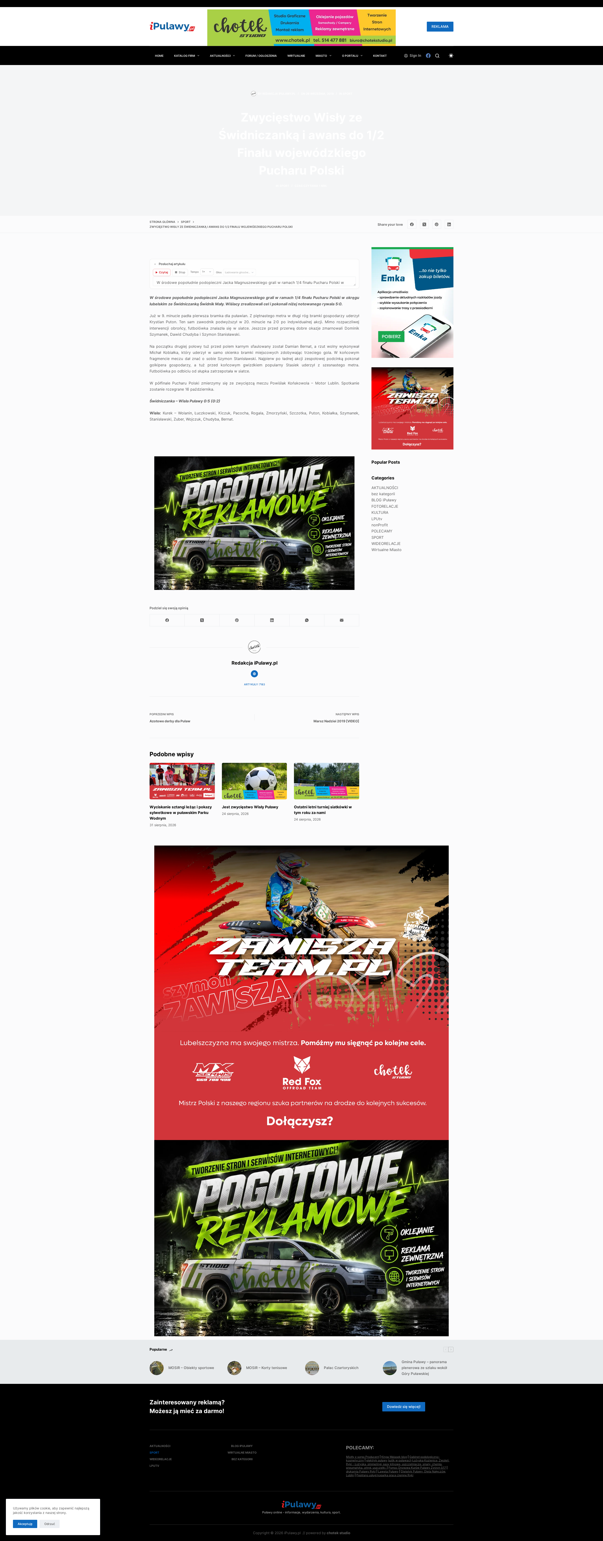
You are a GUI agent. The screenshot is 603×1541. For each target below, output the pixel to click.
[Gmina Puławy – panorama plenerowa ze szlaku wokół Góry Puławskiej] (390, 1368)
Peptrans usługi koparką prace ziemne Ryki (384, 1475)
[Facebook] (428, 55)
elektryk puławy (376, 1460)
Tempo (194, 272)
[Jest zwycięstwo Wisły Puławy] (254, 781)
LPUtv (376, 518)
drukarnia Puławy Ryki (361, 1471)
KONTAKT (380, 55)
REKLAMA (440, 26)
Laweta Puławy (388, 1471)
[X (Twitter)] (424, 224)
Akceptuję (25, 1524)
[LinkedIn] (449, 224)
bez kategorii (383, 493)
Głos (219, 272)
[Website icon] (254, 673)
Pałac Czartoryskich (341, 1367)
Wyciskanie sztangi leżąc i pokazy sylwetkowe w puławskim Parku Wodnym (181, 813)
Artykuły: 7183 (254, 684)
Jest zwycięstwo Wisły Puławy (250, 807)
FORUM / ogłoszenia (261, 55)
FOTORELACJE (384, 506)
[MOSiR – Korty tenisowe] (234, 1368)
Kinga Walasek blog (394, 1457)
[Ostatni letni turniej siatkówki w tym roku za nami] (326, 781)
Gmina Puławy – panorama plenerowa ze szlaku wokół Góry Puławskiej (424, 1368)
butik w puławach (400, 1460)
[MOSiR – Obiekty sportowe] (157, 1368)
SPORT (347, 93)
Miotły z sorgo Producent (362, 1457)
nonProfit (379, 525)
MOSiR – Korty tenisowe (266, 1367)
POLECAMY (381, 531)
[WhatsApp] (306, 620)
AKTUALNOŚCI (220, 55)
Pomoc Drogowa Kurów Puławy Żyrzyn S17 (417, 1467)
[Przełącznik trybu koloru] (451, 55)
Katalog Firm (184, 55)
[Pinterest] (436, 224)
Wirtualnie (296, 55)
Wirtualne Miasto (386, 549)
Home (159, 55)
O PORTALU (350, 55)
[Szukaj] (437, 56)
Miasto (321, 55)
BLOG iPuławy (383, 500)
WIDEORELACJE (386, 543)
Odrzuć (49, 1524)
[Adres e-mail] (341, 620)
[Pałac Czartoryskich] (312, 1368)
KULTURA (379, 512)
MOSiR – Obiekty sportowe (191, 1367)
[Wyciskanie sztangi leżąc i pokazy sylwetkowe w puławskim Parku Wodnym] (182, 781)
